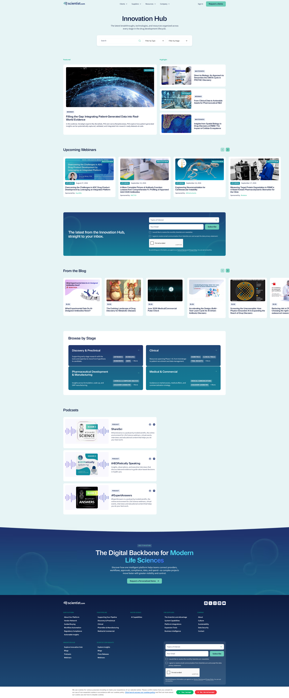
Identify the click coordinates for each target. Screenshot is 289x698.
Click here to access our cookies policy (140, 692)
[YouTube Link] (224, 603)
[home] (74, 4)
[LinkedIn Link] (219, 603)
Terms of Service (181, 250)
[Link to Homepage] (74, 603)
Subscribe (212, 226)
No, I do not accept (207, 692)
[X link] (210, 603)
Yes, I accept (186, 692)
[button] (123, 4)
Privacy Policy (193, 250)
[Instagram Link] (215, 603)
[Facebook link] (206, 603)
